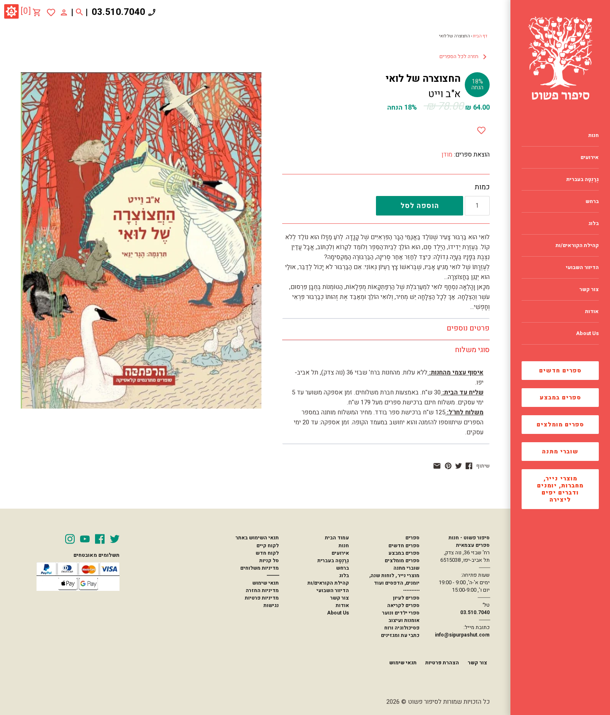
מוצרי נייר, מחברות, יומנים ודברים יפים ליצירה (560, 489)
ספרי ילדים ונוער (401, 613)
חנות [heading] (593, 135)
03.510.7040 (118, 12)
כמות (482, 187)
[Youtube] (85, 539)
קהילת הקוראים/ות (328, 583)
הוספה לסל (419, 206)
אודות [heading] (592, 311)
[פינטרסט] (448, 465)
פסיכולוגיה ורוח (402, 628)
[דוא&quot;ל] (437, 465)
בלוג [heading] (593, 223)
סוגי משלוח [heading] (472, 349)
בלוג (344, 575)
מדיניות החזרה (262, 590)
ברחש (342, 568)
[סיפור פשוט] (560, 58)
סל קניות (269, 560)
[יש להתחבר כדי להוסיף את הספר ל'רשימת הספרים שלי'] (51, 12)
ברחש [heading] (592, 201)
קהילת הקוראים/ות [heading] (577, 245)
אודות (342, 605)
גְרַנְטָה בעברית (333, 560)
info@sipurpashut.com (462, 635)
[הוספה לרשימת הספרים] (481, 128)
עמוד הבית (337, 537)
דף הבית (480, 36)
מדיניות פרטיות (262, 598)
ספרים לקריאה (403, 605)
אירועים (340, 553)
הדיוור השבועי (333, 590)
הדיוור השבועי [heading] (582, 267)
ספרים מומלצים (560, 424)
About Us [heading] (587, 333)
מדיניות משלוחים (259, 568)
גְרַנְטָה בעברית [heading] (582, 179)
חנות (344, 545)
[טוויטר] (458, 465)
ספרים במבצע (560, 397)
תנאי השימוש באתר (257, 537)
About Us (338, 613)
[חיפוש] (79, 12)
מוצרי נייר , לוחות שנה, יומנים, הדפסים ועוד (394, 579)
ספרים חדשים (560, 370)
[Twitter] (115, 539)
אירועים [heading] (590, 157)
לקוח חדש (267, 553)
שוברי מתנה (560, 451)
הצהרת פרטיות (442, 662)
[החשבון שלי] (63, 12)
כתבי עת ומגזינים (400, 635)
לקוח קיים (267, 545)
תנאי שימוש (265, 583)
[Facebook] (100, 539)
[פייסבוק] (469, 465)
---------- (411, 590)
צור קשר (339, 598)
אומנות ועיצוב (404, 620)
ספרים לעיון (406, 598)
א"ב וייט (444, 94)
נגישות (271, 605)
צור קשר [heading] (589, 289)
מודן (447, 154)
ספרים (412, 537)
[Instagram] (70, 539)
